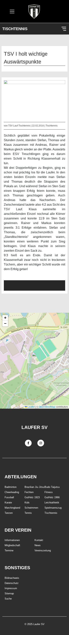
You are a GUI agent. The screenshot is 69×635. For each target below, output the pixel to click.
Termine (9, 550)
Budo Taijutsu (52, 487)
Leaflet (31, 407)
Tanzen (9, 512)
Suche (8, 598)
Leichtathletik (51, 502)
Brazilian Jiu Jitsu (34, 487)
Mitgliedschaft (12, 545)
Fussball (9, 497)
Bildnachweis (12, 577)
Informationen (12, 540)
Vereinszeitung (42, 550)
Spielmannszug (53, 507)
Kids (27, 502)
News (37, 545)
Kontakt (38, 540)
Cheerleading (12, 492)
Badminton (10, 487)
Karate (8, 502)
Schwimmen (31, 507)
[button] (34, 357)
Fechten (29, 492)
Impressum (11, 588)
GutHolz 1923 (32, 497)
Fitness (48, 492)
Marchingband (12, 507)
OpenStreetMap (47, 407)
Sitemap (9, 593)
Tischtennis (14, 29)
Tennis (28, 512)
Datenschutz (12, 583)
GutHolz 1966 (52, 497)
